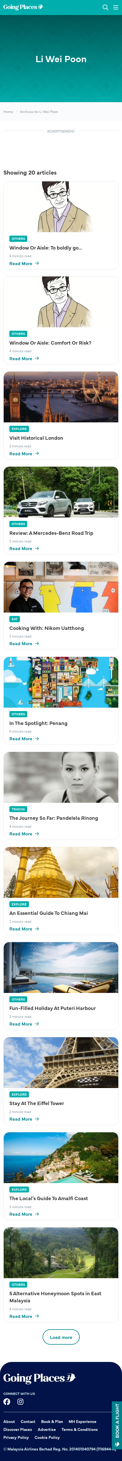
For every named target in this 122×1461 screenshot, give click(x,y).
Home (8, 111)
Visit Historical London (36, 437)
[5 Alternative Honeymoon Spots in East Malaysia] (61, 1252)
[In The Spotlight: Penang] (61, 682)
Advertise (47, 1429)
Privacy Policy (16, 1437)
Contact (28, 1421)
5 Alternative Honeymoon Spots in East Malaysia (55, 1297)
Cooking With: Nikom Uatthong (46, 627)
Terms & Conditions (80, 1429)
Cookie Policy (47, 1437)
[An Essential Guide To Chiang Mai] (61, 872)
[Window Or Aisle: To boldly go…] (61, 206)
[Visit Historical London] (61, 397)
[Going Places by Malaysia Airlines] (23, 8)
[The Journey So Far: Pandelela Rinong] (61, 777)
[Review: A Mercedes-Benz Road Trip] (61, 492)
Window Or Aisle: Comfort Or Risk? (50, 342)
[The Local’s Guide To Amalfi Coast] (61, 1157)
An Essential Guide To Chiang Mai (48, 912)
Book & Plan (52, 1421)
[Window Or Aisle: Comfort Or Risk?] (61, 301)
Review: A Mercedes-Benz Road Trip (51, 532)
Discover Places (17, 1429)
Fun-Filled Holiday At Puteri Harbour (52, 1007)
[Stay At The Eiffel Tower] (61, 1062)
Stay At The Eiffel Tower (36, 1102)
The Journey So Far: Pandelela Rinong (53, 817)
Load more (61, 1337)
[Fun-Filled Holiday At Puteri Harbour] (61, 967)
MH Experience (82, 1421)
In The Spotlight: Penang (38, 722)
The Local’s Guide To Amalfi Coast (48, 1198)
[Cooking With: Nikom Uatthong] (61, 587)
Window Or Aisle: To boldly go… (45, 247)
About (9, 1421)
